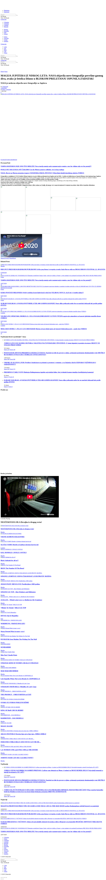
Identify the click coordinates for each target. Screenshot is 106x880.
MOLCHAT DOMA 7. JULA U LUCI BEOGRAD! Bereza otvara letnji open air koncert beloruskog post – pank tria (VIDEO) (44, 329)
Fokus (5, 37)
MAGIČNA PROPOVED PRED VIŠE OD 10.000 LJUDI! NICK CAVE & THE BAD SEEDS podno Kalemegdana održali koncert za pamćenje (50, 806)
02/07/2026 (4, 308)
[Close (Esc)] (1, 877)
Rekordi (6, 26)
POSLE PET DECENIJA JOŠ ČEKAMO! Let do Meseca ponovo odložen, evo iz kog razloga (32, 169)
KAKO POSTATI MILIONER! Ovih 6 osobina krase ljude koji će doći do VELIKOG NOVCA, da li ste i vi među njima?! (42, 292)
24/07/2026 (4, 283)
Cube (5, 47)
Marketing (6, 10)
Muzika (6, 29)
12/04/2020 (4, 88)
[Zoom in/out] (6, 877)
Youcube (6, 38)
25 (1, 322)
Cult (5, 51)
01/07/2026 (4, 332)
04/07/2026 (4, 296)
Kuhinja (6, 41)
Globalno (6, 23)
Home (2, 71)
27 (1, 297)
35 (1, 333)
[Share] (3, 877)
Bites (5, 50)
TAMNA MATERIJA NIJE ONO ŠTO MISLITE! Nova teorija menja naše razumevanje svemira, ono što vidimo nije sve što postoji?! (46, 166)
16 (1, 274)
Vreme (5, 40)
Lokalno (6, 25)
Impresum (6, 12)
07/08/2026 (4, 272)
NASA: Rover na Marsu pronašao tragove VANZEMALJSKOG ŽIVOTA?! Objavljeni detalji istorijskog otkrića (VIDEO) (42, 173)
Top (5, 48)
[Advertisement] (41, 4)
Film (5, 32)
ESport (6, 34)
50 (1, 285)
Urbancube (3, 19)
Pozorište (6, 31)
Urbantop (6, 22)
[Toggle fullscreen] (4, 877)
